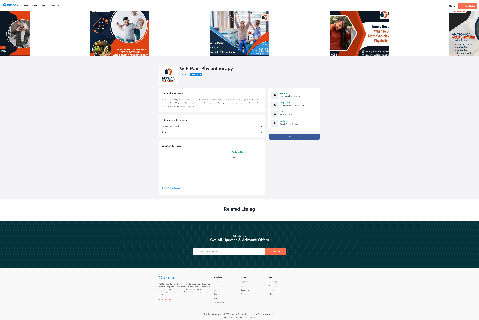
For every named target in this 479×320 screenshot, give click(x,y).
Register (244, 281)
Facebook (296, 136)
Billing (270, 294)
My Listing (272, 286)
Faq (215, 290)
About (34, 5)
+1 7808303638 (286, 114)
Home (25, 5)
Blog (43, 5)
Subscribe (275, 251)
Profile (243, 294)
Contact (216, 294)
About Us (217, 281)
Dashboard (245, 290)
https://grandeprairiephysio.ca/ (291, 96)
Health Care (196, 74)
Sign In (243, 286)
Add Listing (470, 6)
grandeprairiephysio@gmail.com (292, 105)
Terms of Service (264, 314)
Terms (216, 298)
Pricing (271, 290)
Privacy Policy (219, 302)
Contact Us (54, 5)
